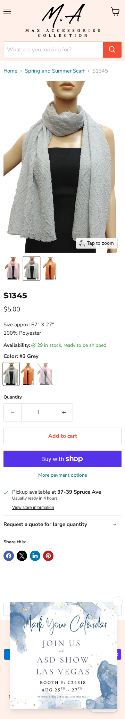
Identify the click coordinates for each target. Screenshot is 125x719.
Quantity (12, 397)
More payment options (62, 475)
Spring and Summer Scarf (55, 71)
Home (10, 71)
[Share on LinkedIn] (35, 556)
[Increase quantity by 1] (64, 412)
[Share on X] (22, 556)
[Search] (112, 50)
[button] (13, 268)
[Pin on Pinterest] (48, 556)
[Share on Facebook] (8, 556)
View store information (33, 507)
